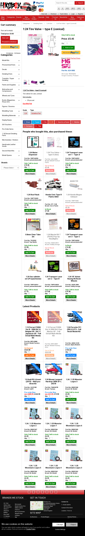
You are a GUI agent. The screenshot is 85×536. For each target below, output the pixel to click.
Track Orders (64, 14)
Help (47, 17)
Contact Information (67, 507)
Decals (4, 69)
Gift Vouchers (7, 124)
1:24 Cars (49, 23)
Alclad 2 (6, 509)
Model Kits (5, 60)
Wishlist (76, 122)
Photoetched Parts (8, 65)
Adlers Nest (7, 505)
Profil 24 (17, 509)
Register (80, 14)
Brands (18, 17)
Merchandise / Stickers (10, 140)
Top (39, 126)
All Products (17, 53)
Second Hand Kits (8, 151)
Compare (29, 126)
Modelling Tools (7, 111)
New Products (26, 18)
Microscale (18, 504)
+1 (52, 122)
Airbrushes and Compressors (7, 90)
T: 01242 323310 (66, 504)
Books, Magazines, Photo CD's (8, 101)
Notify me (49, 170)
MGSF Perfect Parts (73, 58)
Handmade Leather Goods (9, 145)
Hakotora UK (80, 18)
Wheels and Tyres (8, 95)
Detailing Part (36, 113)
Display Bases (7, 120)
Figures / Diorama (8, 106)
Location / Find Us (66, 510)
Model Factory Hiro (20, 506)
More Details (30, 174)
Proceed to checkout (9, 42)
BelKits (6, 512)
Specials (41, 17)
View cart (5, 38)
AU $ (73, 8)
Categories (11, 17)
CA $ (78, 8)
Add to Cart (69, 48)
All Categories (9, 53)
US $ (67, 8)
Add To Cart (29, 170)
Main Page (3, 18)
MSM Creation (19, 508)
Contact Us (55, 18)
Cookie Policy (30, 529)
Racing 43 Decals (20, 511)
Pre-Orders (34, 18)
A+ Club (6, 503)
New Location (72, 18)
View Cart (44, 14)
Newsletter (64, 17)
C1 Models (7, 516)
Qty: (63, 43)
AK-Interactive (7, 507)
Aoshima (6, 510)
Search (80, 3)
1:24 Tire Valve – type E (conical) (66, 23)
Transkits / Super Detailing (8, 79)
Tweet (37, 122)
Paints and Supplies (9, 85)
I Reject (73, 525)
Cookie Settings (60, 529)
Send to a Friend (63, 122)
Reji (16, 517)
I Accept (59, 525)
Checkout (53, 14)
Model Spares (7, 155)
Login (73, 14)
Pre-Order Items (7, 129)
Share (28, 122)
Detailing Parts (38, 23)
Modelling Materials (9, 115)
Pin (45, 122)
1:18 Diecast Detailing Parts (9, 134)
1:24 (25, 113)
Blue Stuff (6, 514)
